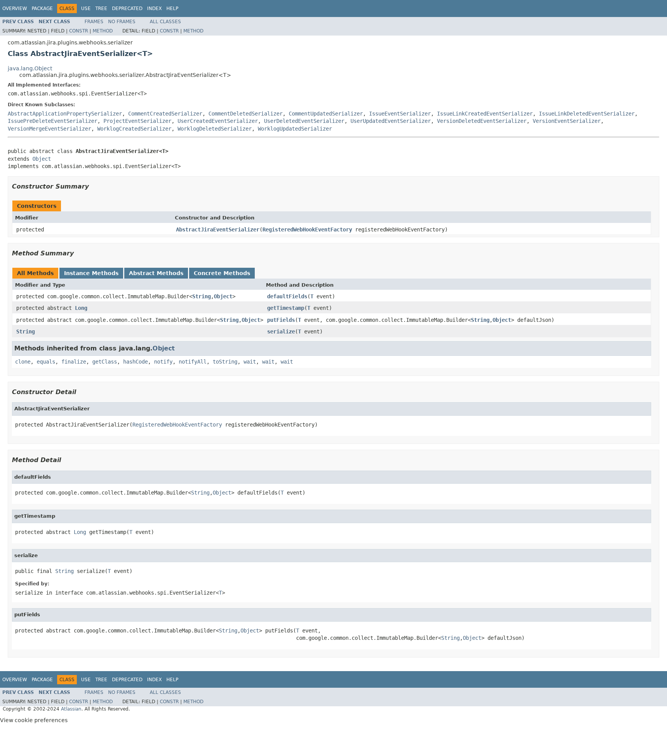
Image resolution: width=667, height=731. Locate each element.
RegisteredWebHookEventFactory (307, 229)
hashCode (135, 362)
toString (225, 362)
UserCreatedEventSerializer (218, 121)
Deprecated (127, 8)
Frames (94, 21)
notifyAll (193, 362)
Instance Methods (91, 273)
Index (154, 8)
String (201, 296)
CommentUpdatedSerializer (326, 113)
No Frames (121, 21)
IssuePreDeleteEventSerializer (52, 121)
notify (163, 362)
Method (103, 31)
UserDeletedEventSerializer (304, 121)
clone (22, 362)
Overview (14, 8)
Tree (101, 8)
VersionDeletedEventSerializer (481, 121)
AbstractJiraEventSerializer (217, 229)
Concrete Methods (222, 273)
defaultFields (287, 296)
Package (42, 8)
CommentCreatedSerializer (165, 113)
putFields (281, 320)
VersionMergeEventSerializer (49, 129)
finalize (73, 362)
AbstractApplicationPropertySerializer (65, 113)
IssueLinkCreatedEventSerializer (485, 113)
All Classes (165, 21)
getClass (104, 362)
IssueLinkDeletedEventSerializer (587, 113)
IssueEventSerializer (400, 113)
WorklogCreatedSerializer (134, 129)
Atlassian (71, 709)
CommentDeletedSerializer (245, 113)
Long (81, 308)
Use (86, 8)
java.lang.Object (30, 68)
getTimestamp (285, 308)
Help (172, 8)
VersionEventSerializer (567, 121)
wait (250, 362)
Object (41, 159)
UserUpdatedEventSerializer (390, 121)
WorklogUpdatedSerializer (295, 129)
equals (46, 362)
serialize (281, 331)
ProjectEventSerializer (137, 121)
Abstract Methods (156, 273)
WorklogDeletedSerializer (215, 129)
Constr (78, 31)
